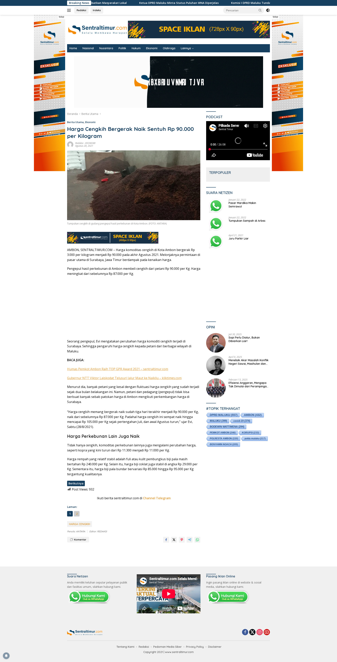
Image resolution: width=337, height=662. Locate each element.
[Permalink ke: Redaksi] (70, 144)
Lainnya (186, 48)
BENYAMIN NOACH (224, 444)
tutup (61, 16)
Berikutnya (75, 483)
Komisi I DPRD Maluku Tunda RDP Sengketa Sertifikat (194, 3)
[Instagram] (259, 632)
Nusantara (106, 48)
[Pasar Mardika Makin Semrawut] (216, 205)
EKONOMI (90, 143)
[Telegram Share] (189, 540)
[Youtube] (267, 632)
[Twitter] (252, 632)
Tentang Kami (125, 647)
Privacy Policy (195, 647)
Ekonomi (151, 48)
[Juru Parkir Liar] (216, 241)
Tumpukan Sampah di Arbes (247, 220)
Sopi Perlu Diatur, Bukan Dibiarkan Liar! (244, 339)
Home (73, 48)
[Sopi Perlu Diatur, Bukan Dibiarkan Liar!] (216, 343)
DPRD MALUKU (224, 414)
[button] (260, 10)
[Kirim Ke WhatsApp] (197, 540)
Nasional (88, 48)
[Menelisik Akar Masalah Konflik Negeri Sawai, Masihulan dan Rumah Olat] (216, 365)
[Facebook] (245, 632)
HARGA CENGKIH (79, 524)
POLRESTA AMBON (224, 438)
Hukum (136, 48)
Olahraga (169, 48)
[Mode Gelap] (268, 10)
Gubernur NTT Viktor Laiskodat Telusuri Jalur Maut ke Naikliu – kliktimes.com (124, 378)
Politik (122, 48)
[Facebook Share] (166, 540)
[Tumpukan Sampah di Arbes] (216, 223)
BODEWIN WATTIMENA (227, 426)
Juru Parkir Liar (239, 238)
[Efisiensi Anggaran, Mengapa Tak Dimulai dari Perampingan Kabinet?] (216, 388)
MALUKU (218, 420)
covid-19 (241, 420)
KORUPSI (250, 432)
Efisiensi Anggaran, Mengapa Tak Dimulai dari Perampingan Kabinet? (248, 384)
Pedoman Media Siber (167, 647)
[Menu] (69, 10)
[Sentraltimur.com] (97, 29)
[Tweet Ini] (174, 540)
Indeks (97, 10)
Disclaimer (215, 647)
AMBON (253, 415)
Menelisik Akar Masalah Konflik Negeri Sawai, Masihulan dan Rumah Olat (249, 361)
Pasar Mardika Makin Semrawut (242, 204)
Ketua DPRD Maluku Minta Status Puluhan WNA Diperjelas (106, 3)
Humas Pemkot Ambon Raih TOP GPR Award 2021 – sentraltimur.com (117, 369)
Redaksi (81, 10)
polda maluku (255, 438)
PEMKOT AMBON (223, 432)
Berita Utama (75, 122)
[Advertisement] (133, 307)
